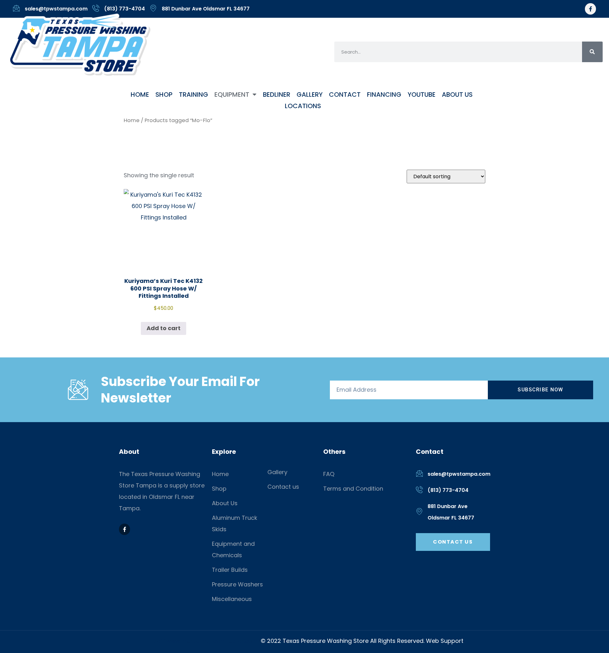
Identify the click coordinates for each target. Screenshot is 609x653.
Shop (164, 94)
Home (140, 94)
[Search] (592, 52)
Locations (303, 105)
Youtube (421, 94)
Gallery (310, 94)
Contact (345, 94)
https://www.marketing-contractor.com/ (202, 641)
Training (193, 94)
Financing (384, 94)
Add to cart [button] (163, 328)
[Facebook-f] (590, 8)
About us (457, 94)
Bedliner (276, 94)
